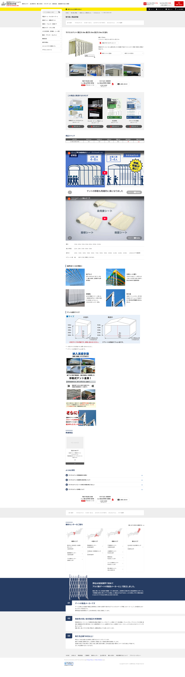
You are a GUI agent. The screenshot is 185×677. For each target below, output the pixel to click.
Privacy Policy (90, 659)
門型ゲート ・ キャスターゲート (50, 16)
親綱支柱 (44, 38)
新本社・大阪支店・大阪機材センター (73, 547)
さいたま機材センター (113, 563)
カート (152, 9)
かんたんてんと (111, 23)
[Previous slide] (67, 70)
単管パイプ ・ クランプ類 (48, 27)
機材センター (25, 4)
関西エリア (74, 541)
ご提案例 (87, 655)
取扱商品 (80, 655)
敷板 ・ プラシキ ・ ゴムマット (49, 35)
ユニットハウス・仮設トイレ (49, 46)
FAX (103, 84)
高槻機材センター (71, 553)
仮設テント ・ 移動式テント (49, 20)
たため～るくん (88, 23)
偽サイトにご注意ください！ (75, 9)
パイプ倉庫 (119, 23)
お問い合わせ (179, 4)
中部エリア (95, 541)
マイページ (160, 9)
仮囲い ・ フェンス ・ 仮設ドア (49, 24)
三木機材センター (71, 559)
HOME (67, 12)
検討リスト (170, 9)
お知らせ (73, 655)
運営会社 (54, 4)
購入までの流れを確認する (135, 525)
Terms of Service (98, 659)
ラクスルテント (97, 12)
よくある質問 (180, 9)
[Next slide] (142, 70)
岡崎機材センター (92, 546)
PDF (139, 141)
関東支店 (112, 557)
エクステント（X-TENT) (99, 23)
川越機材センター (112, 552)
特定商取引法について (122, 655)
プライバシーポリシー (135, 655)
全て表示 (69, 23)
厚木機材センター (112, 569)
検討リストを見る (129, 53)
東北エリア (135, 541)
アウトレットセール (47, 50)
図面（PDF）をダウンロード (109, 43)
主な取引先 (33, 4)
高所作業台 (45, 42)
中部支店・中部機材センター (94, 552)
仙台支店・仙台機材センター (134, 547)
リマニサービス (47, 4)
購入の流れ (40, 4)
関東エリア (115, 541)
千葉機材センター (112, 546)
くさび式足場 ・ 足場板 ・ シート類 (50, 31)
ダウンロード (77, 126)
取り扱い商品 (74, 12)
